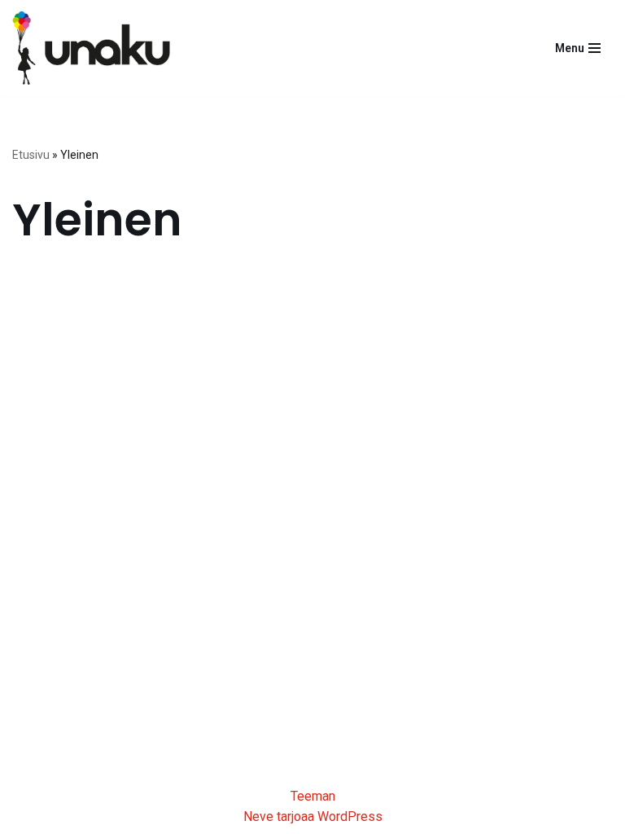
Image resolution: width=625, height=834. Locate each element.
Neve (258, 816)
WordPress (349, 816)
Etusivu (31, 154)
